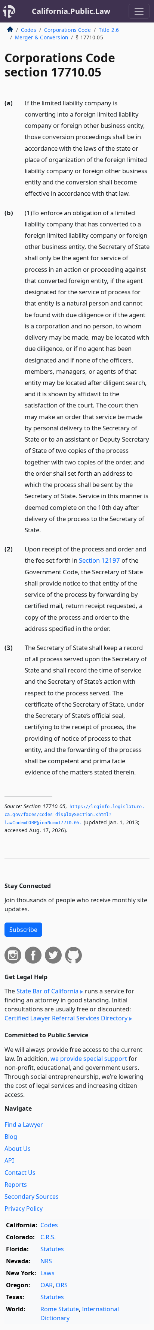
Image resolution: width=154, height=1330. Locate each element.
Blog (10, 1136)
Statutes (52, 1249)
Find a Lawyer (23, 1124)
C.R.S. (48, 1237)
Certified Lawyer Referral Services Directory (65, 1018)
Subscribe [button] (23, 930)
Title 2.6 (109, 29)
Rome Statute (59, 1309)
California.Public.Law (71, 11)
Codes (28, 29)
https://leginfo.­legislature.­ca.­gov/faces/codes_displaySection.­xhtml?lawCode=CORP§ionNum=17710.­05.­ (75, 814)
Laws (47, 1273)
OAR (46, 1285)
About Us (17, 1148)
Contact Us (20, 1172)
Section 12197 (99, 560)
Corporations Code (67, 29)
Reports (15, 1184)
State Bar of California (47, 991)
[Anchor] (134, 193)
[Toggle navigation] (139, 11)
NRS (46, 1261)
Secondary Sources (31, 1196)
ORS (62, 1285)
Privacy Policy (23, 1208)
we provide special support (88, 1058)
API (9, 1160)
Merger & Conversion (41, 37)
